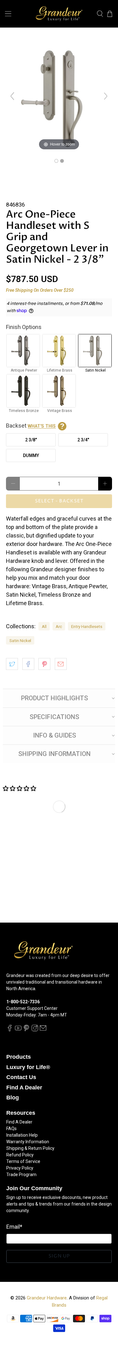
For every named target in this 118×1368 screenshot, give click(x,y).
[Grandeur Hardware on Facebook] (9, 1029)
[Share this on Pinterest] (44, 664)
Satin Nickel (20, 640)
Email (14, 1226)
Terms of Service (23, 1161)
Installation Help (22, 1135)
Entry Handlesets (86, 626)
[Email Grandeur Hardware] (43, 1029)
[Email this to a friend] (61, 664)
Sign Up (59, 1256)
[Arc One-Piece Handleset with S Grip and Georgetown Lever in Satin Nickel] (56, 161)
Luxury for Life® (28, 1067)
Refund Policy (20, 1154)
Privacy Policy (19, 1167)
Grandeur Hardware (47, 1298)
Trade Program (21, 1174)
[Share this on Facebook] (28, 664)
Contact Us (21, 1077)
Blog (12, 1097)
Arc (59, 626)
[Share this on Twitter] (12, 664)
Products (18, 1057)
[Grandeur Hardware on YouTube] (18, 1029)
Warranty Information (27, 1141)
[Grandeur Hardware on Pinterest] (26, 1029)
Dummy (31, 455)
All (44, 626)
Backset (31, 425)
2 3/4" (83, 439)
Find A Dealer (24, 1087)
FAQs (11, 1128)
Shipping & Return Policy (30, 1148)
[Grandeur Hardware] (59, 14)
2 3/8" (31, 439)
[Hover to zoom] (59, 98)
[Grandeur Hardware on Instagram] (34, 1029)
